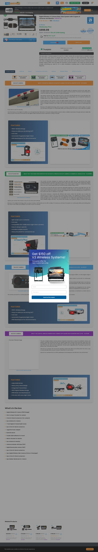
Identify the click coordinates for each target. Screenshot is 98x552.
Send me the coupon (49, 297)
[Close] (67, 251)
